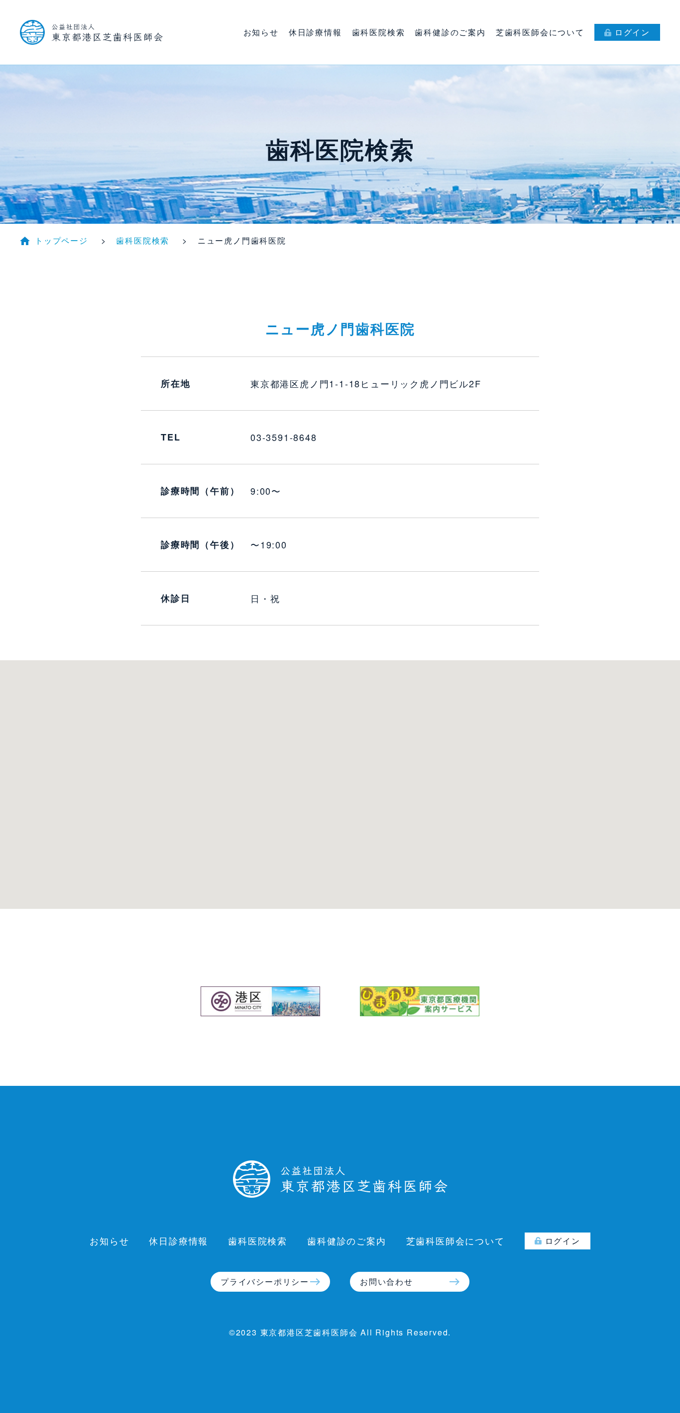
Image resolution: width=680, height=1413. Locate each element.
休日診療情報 (315, 32)
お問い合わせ (386, 1281)
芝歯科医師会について (540, 32)
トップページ (61, 240)
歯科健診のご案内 (450, 32)
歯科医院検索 (378, 32)
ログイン (632, 32)
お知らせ (261, 32)
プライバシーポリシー (265, 1281)
